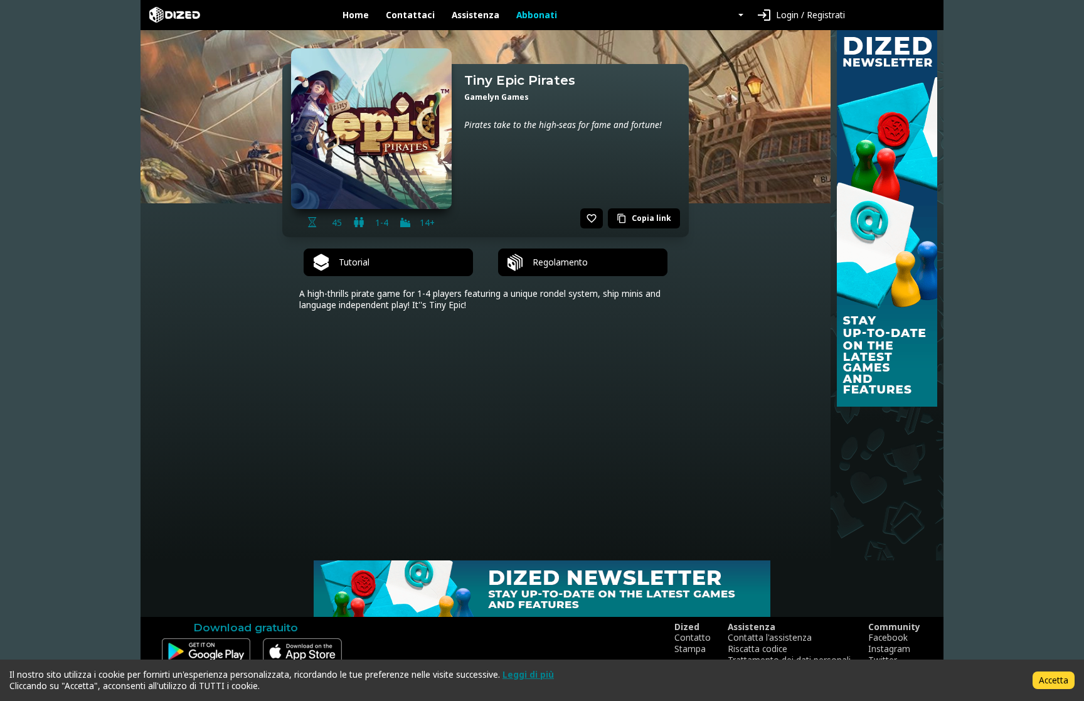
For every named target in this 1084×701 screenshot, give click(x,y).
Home (356, 15)
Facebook (888, 637)
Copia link (644, 218)
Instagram (889, 649)
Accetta (1053, 680)
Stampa (690, 649)
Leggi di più (528, 674)
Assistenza (475, 15)
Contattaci (410, 15)
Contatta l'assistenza (770, 637)
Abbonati (536, 15)
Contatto (692, 637)
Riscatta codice (757, 649)
